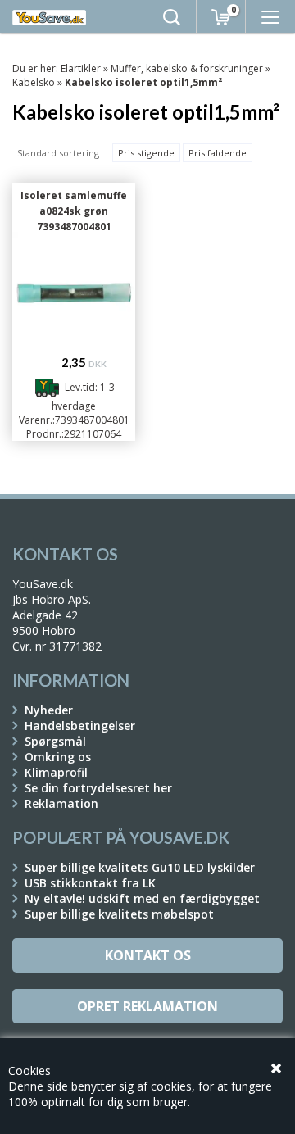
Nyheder (49, 710)
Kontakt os (148, 955)
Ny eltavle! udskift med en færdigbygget (142, 898)
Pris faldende (217, 153)
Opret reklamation (147, 1006)
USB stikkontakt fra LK (90, 883)
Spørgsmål (55, 741)
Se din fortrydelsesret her (98, 788)
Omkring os (58, 756)
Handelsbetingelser (80, 725)
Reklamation (61, 803)
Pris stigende (146, 153)
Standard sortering (58, 153)
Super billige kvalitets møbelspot (119, 914)
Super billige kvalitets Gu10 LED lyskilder (140, 867)
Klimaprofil (56, 772)
